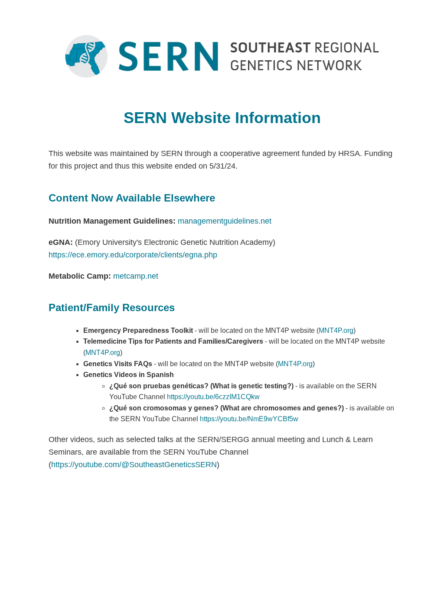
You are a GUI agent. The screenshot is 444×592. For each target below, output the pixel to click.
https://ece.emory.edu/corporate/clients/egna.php (133, 254)
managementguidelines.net (224, 221)
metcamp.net (135, 276)
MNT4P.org (336, 330)
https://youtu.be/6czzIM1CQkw (213, 396)
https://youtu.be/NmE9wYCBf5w (249, 419)
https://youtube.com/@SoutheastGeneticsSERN (134, 464)
